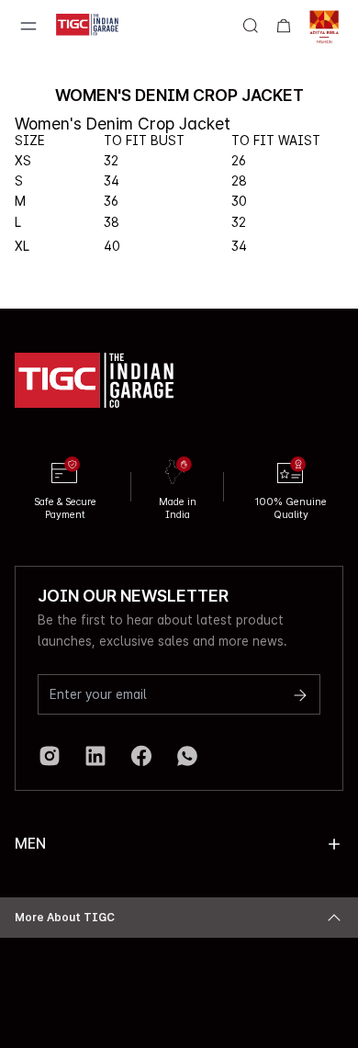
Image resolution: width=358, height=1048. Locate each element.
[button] (334, 844)
